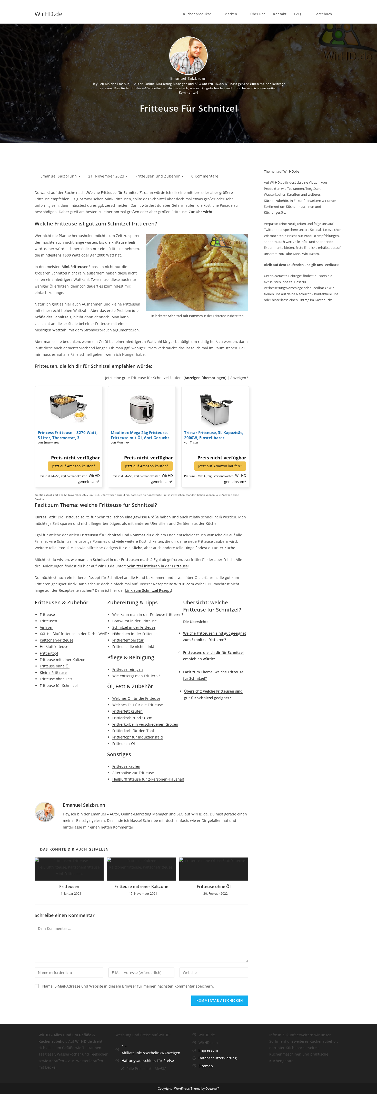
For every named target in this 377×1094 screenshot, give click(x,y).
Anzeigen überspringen (205, 377)
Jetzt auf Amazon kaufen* (74, 466)
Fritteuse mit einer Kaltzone (63, 659)
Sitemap (206, 1065)
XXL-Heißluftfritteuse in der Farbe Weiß (73, 633)
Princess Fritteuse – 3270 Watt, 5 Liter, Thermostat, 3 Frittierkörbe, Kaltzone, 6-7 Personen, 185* (67, 435)
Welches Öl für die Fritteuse (136, 698)
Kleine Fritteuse (53, 672)
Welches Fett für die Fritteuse (137, 704)
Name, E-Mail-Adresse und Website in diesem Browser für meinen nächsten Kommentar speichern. (128, 986)
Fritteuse (47, 614)
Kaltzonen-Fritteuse (56, 640)
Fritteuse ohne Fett (56, 678)
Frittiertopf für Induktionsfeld (137, 737)
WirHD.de (48, 13)
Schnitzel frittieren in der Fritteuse (157, 566)
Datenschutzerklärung (218, 1058)
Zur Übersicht (201, 211)
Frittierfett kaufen (127, 711)
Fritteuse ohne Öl (55, 666)
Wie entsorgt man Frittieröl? (136, 675)
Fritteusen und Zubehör (157, 176)
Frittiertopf (49, 653)
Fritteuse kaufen (126, 766)
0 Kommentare (205, 176)
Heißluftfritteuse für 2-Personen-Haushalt (148, 779)
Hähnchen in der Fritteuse (134, 633)
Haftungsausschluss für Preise (148, 1060)
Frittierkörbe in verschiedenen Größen (145, 724)
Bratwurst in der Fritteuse (134, 620)
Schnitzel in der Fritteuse (133, 627)
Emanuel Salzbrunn (188, 78)
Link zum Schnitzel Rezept (148, 590)
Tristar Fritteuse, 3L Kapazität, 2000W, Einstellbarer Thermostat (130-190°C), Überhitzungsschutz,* (213, 435)
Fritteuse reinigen (127, 669)
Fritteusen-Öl (123, 743)
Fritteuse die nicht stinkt (133, 646)
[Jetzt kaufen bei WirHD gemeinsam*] (68, 407)
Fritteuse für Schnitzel (59, 685)
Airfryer (46, 627)
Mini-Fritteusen (75, 266)
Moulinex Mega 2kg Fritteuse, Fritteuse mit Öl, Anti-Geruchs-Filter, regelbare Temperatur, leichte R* (141, 435)
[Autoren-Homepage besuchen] (45, 811)
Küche (137, 547)
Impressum (208, 1050)
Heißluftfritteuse (54, 646)
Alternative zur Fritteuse (133, 772)
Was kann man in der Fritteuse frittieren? (147, 614)
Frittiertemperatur (128, 640)
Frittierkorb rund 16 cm (132, 717)
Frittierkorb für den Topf (133, 730)
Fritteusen (48, 620)
